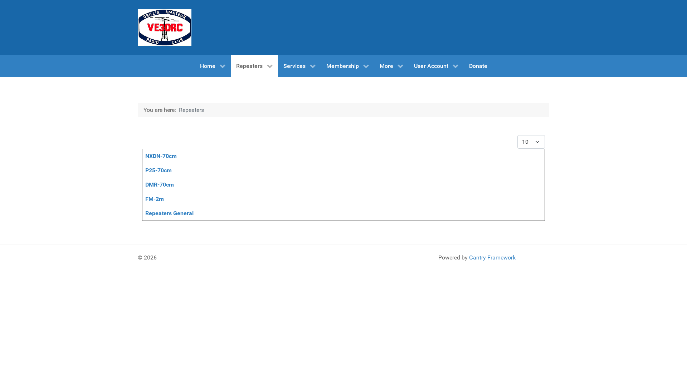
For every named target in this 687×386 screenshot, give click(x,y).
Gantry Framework (492, 257)
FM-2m (154, 199)
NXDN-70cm (161, 156)
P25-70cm (158, 170)
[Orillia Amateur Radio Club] (164, 27)
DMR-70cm (159, 184)
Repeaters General (169, 213)
